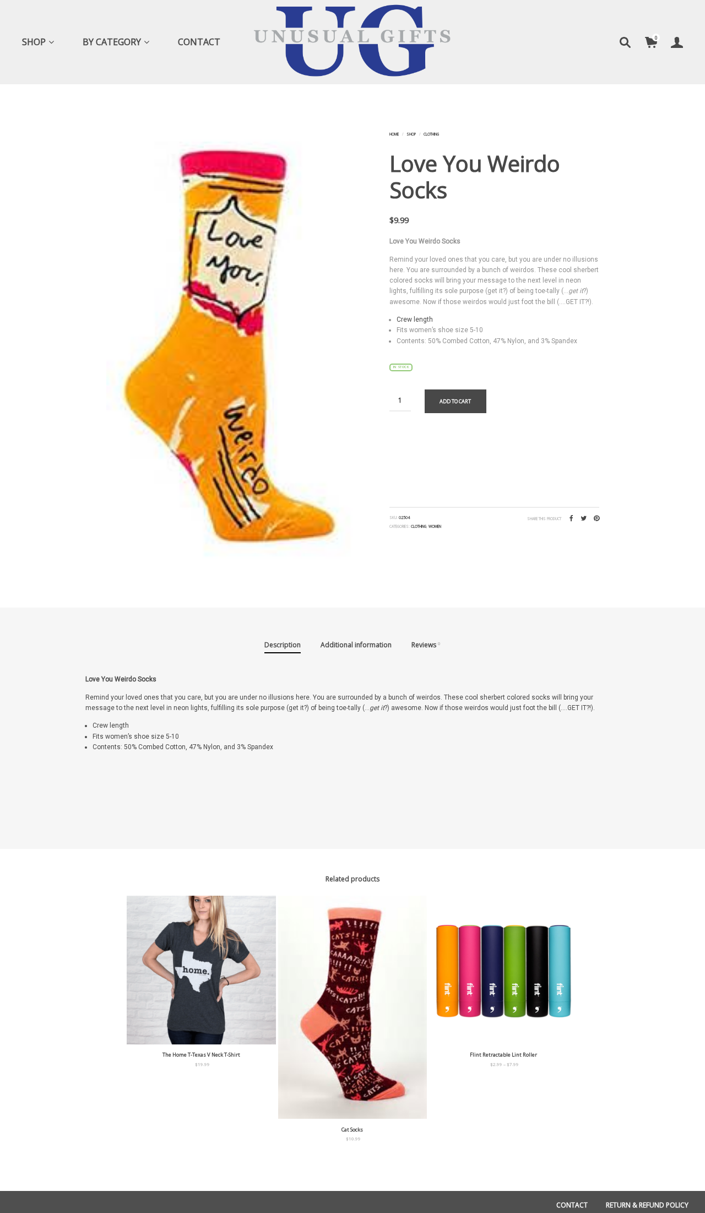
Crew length (415, 319)
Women (435, 526)
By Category (112, 42)
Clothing (431, 134)
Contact (199, 42)
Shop (34, 42)
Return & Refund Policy (647, 1205)
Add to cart (455, 401)
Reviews (426, 644)
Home (394, 134)
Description (282, 644)
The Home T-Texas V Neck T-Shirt (201, 1054)
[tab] (282, 645)
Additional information (356, 644)
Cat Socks (352, 1129)
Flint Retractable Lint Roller (503, 1054)
